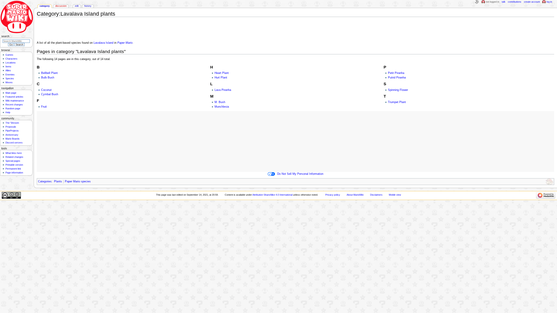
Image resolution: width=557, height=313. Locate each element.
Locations (10, 62)
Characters (11, 58)
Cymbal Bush (49, 94)
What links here (13, 153)
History (87, 6)
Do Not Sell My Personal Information (300, 173)
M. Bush (220, 102)
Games (9, 54)
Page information (14, 172)
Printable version (14, 164)
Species (9, 78)
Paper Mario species (78, 181)
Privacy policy (332, 194)
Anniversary (11, 134)
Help (7, 112)
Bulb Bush (47, 77)
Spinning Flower (398, 90)
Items (8, 66)
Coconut (46, 90)
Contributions (514, 1)
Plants (58, 181)
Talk (503, 1)
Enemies (10, 74)
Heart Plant (222, 73)
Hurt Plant (221, 77)
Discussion (61, 6)
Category (45, 6)
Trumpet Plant (397, 102)
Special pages (12, 161)
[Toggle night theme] (476, 1)
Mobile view (395, 194)
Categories (45, 181)
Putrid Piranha (397, 77)
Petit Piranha (396, 73)
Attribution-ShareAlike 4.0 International (272, 194)
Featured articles (14, 96)
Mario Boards (12, 138)
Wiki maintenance (14, 100)
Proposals (10, 126)
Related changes (14, 157)
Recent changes (14, 104)
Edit (77, 6)
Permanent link (13, 168)
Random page (12, 108)
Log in (549, 1)
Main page (10, 93)
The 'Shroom (12, 123)
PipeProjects (12, 130)
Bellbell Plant (49, 73)
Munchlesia (222, 106)
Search (5, 36)
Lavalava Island (103, 42)
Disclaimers (376, 194)
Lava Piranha (223, 90)
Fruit (44, 106)
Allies (8, 70)
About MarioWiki (355, 194)
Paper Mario (125, 42)
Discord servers (14, 142)
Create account (532, 1)
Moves (9, 82)
